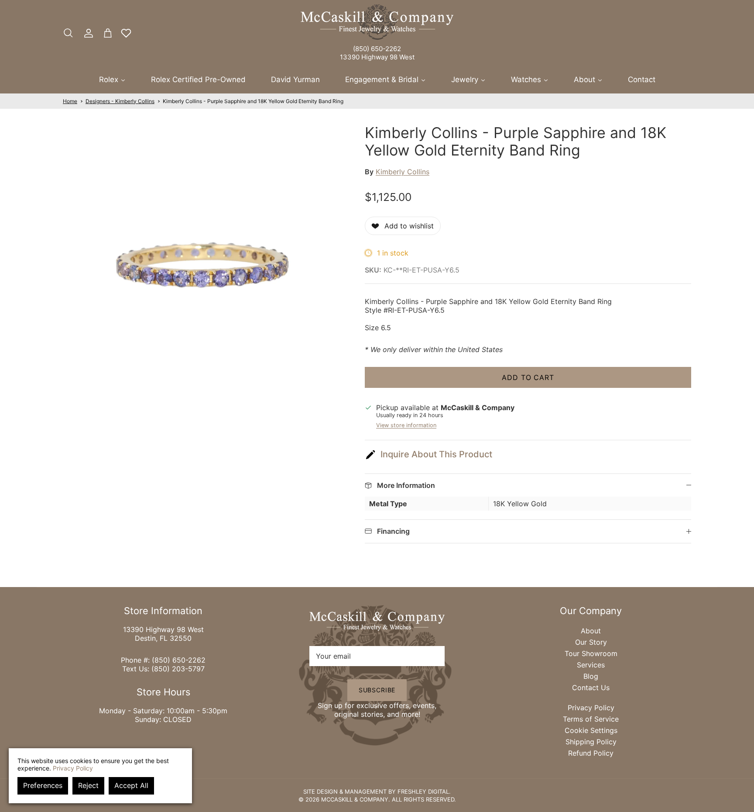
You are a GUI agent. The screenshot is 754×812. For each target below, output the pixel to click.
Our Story (591, 642)
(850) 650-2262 (377, 49)
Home (70, 101)
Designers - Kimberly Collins (120, 101)
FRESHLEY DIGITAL (423, 791)
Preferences (42, 785)
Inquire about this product (436, 454)
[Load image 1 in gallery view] (204, 265)
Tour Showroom (591, 653)
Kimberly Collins (402, 171)
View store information (406, 425)
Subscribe (377, 690)
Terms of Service (591, 719)
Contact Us (591, 687)
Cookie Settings (591, 730)
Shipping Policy (591, 741)
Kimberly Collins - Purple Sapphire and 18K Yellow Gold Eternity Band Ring (253, 101)
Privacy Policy (591, 707)
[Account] (87, 33)
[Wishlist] (126, 33)
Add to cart (528, 377)
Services (591, 664)
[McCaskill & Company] (377, 22)
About (591, 630)
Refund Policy (590, 753)
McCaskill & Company (354, 799)
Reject (88, 785)
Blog (590, 676)
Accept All (131, 785)
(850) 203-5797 (178, 668)
